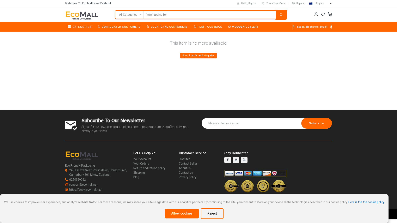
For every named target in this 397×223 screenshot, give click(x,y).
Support (300, 3)
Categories (82, 26)
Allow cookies (182, 213)
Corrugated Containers (121, 26)
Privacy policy (187, 177)
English (320, 3)
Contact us (186, 172)
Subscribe (316, 123)
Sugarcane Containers (169, 26)
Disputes (184, 159)
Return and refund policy (149, 168)
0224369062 (77, 179)
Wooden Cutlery (245, 26)
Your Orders (141, 163)
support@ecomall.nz (82, 184)
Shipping (139, 172)
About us (185, 168)
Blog (136, 177)
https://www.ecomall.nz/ (85, 189)
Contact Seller (188, 163)
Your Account (142, 159)
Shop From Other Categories (198, 55)
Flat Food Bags (210, 26)
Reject (212, 213)
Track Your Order (276, 3)
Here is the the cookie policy (366, 202)
